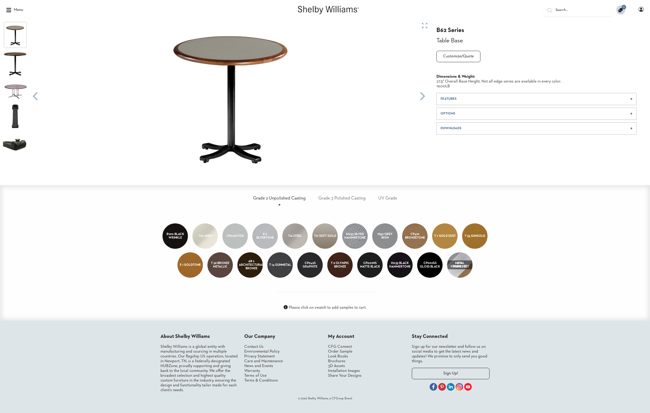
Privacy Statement (259, 356)
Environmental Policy (262, 352)
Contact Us (254, 347)
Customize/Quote (458, 56)
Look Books (338, 356)
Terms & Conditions (261, 380)
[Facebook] (433, 387)
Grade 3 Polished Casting (342, 198)
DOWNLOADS (451, 128)
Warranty (252, 371)
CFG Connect (340, 347)
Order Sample (340, 352)
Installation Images (344, 371)
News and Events (258, 366)
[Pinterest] (442, 387)
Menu (18, 10)
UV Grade (387, 198)
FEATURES (449, 99)
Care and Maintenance (263, 361)
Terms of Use (255, 376)
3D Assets (336, 366)
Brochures (337, 361)
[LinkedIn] (450, 387)
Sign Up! (450, 373)
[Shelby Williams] (328, 10)
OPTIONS (448, 113)
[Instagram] (459, 387)
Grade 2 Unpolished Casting (279, 198)
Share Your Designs (345, 376)
